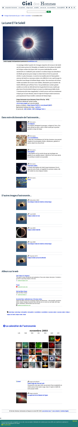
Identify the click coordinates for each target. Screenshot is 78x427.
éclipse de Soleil (11, 314)
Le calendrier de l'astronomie (20, 326)
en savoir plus (7, 424)
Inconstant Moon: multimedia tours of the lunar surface (29, 299)
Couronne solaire (32, 166)
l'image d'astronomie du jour (12, 15)
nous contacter (56, 411)
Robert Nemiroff (31, 105)
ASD (25, 109)
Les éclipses (31, 124)
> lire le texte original (21, 103)
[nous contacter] (74, 7)
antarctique (11, 312)
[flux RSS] (72, 7)
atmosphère (24, 312)
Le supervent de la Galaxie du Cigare (38, 395)
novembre (28, 15)
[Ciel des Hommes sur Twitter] (69, 7)
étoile (24, 314)
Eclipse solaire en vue (34, 216)
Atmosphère (31, 152)
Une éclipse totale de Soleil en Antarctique (39, 202)
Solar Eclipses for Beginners (23, 276)
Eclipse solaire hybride (34, 230)
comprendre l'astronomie (11, 7)
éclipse (67, 312)
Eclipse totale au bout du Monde (37, 258)
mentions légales (65, 411)
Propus (18, 285)
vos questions (21, 7)
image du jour (29, 7)
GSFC (33, 109)
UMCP (50, 105)
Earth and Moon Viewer (21, 291)
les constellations (51, 7)
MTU (38, 105)
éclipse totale (19, 314)
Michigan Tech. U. (41, 109)
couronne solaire (52, 312)
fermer (75, 421)
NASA (29, 109)
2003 (22, 15)
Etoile (29, 179)
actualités (36, 7)
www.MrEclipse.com (32, 61)
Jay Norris (38, 107)
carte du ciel (43, 7)
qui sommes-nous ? (47, 411)
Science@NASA (61, 7)
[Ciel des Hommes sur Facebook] (66, 7)
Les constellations (33, 138)
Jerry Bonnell (44, 105)
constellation (38, 312)
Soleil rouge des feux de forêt (36, 383)
